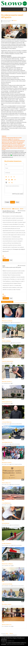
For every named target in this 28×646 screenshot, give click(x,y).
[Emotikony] (9, 182)
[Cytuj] (6, 179)
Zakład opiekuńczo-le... (7, 401)
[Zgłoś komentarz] (3, 256)
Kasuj (17, 202)
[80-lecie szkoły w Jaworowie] (13, 614)
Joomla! (3, 642)
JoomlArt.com (11, 640)
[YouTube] (12, 179)
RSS (22, 208)
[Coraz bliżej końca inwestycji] (13, 492)
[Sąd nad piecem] (13, 513)
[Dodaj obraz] (9, 179)
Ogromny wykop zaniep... (8, 361)
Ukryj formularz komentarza (12, 161)
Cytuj (11, 260)
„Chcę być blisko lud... (7, 422)
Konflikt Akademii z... (7, 543)
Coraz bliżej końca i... (6, 503)
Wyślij (12, 202)
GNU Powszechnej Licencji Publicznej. (15, 644)
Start (7, 633)
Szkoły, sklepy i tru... (6, 482)
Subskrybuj (16, 208)
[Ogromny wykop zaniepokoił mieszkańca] (13, 351)
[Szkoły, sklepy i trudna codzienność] (13, 472)
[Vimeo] (15, 179)
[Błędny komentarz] (4, 258)
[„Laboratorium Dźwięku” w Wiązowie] (13, 573)
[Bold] (6, 177)
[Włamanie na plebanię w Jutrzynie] (13, 310)
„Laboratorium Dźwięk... (7, 584)
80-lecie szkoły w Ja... (7, 624)
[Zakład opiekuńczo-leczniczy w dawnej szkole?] (13, 391)
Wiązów (11, 633)
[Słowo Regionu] (14, 3)
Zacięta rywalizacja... (6, 341)
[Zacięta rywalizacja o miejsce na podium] (13, 331)
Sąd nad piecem (5, 523)
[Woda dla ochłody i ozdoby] (13, 371)
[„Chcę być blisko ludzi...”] (13, 412)
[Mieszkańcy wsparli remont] (13, 452)
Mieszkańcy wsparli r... (7, 462)
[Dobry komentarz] (3, 258)
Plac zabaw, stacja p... (7, 604)
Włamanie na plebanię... (7, 320)
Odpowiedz (5, 260)
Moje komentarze (7, 208)
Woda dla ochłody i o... (7, 381)
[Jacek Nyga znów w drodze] (13, 432)
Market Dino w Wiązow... (7, 563)
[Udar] (14, 177)
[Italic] (8, 177)
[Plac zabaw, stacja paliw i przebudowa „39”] (13, 594)
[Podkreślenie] (11, 177)
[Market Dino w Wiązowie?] (13, 553)
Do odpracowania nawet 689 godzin (12, 16)
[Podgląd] (12, 182)
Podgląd (7, 202)
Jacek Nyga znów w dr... (7, 442)
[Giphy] (6, 182)
